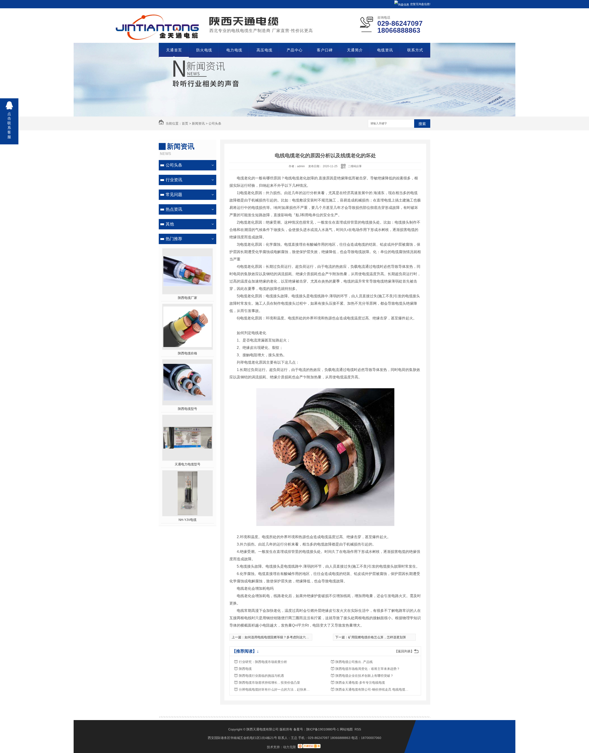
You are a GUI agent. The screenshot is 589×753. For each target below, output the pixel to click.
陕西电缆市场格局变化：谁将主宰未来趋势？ (367, 669)
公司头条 (214, 123)
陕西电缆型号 (187, 409)
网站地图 (346, 729)
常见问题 (174, 194)
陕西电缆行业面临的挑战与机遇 (261, 675)
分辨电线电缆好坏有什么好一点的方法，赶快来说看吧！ (275, 689)
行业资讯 (174, 180)
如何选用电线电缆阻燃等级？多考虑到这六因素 (278, 637)
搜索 (422, 124)
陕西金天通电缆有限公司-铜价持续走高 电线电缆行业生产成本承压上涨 (372, 689)
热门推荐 (174, 238)
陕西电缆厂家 (187, 298)
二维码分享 (355, 166)
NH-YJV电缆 (187, 520)
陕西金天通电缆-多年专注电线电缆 (360, 682)
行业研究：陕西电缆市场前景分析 (263, 662)
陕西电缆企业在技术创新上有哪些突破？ (364, 675)
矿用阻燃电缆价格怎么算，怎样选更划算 (377, 637)
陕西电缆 (245, 669)
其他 (170, 224)
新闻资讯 (198, 123)
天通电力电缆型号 (187, 464)
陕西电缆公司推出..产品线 (354, 662)
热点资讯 (174, 209)
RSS (358, 729)
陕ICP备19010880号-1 (322, 729)
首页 (185, 123)
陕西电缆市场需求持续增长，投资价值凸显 (269, 682)
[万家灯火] (309, 747)
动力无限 (289, 747)
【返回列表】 (404, 651)
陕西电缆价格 (187, 353)
